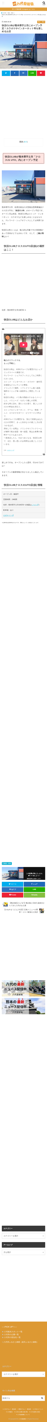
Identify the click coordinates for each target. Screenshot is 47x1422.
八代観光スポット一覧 (13, 1332)
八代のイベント (38, 1409)
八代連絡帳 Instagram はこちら (24, 9)
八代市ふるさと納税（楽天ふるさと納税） (21, 1342)
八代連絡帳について (23, 1414)
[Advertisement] (23, 108)
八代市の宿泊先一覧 (12, 1337)
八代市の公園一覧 (11, 1334)
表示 (25, 142)
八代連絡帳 (22, 1419)
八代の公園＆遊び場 (21, 1412)
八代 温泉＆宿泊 (35, 1412)
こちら (34, 505)
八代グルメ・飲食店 (10, 1409)
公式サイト (10, 450)
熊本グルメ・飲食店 (25, 1409)
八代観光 (10, 1412)
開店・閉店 (7, 863)
